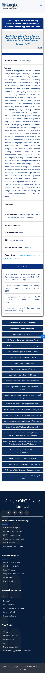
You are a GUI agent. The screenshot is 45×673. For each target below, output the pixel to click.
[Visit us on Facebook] (8, 512)
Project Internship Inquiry (13, 573)
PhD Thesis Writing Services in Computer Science (22, 464)
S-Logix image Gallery (11, 647)
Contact (6, 643)
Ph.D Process (8, 604)
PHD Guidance (9, 542)
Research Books (9, 612)
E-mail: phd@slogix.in (11, 527)
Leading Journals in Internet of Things (22, 375)
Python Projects (9, 581)
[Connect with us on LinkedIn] (20, 512)
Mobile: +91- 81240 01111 (13, 566)
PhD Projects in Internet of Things (22, 369)
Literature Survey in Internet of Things (22, 357)
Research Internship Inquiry (14, 539)
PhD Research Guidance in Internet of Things (22, 340)
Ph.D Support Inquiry (11, 535)
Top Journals (8, 597)
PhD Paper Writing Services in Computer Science (22, 470)
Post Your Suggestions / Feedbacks (17, 650)
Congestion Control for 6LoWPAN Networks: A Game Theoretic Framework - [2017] (22, 299)
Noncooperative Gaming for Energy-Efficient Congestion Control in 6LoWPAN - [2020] (22, 288)
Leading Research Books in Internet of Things (22, 381)
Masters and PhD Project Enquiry (22, 328)
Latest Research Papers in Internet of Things (22, 352)
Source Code (8, 601)
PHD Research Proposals (13, 546)
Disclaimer (22, 670)
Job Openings (8, 639)
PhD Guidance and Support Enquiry (23, 322)
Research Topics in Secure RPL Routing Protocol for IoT (22, 415)
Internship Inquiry (10, 636)
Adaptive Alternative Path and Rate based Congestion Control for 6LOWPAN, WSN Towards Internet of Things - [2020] (22, 277)
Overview (7, 632)
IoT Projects (8, 577)
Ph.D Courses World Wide (13, 608)
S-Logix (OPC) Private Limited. (18, 667)
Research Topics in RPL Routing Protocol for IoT (22, 404)
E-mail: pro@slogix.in (11, 562)
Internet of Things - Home (22, 334)
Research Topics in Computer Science (22, 458)
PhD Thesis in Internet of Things (22, 363)
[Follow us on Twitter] (14, 512)
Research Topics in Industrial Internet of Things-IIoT (22, 409)
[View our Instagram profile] (26, 512)
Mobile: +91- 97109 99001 (13, 531)
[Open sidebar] (43, 336)
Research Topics (9, 616)
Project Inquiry (9, 570)
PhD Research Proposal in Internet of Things (22, 346)
